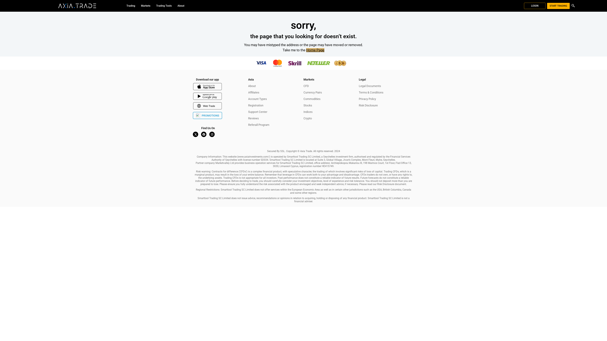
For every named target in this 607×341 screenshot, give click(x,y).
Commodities (312, 99)
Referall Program (258, 124)
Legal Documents (370, 86)
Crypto (308, 118)
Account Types (257, 99)
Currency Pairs (313, 92)
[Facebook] (203, 134)
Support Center (257, 112)
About (252, 86)
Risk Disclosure (368, 105)
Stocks (308, 105)
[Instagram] (212, 134)
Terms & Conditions (371, 92)
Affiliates (253, 92)
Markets (309, 79)
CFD (306, 86)
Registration (255, 105)
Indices (308, 112)
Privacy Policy (367, 99)
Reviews (253, 118)
